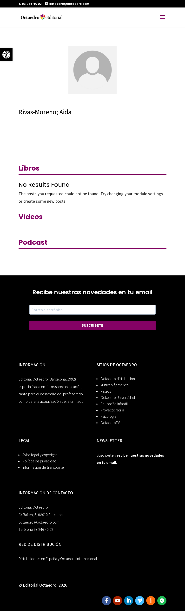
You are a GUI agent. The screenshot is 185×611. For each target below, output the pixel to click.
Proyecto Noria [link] (112, 410)
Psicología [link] (108, 416)
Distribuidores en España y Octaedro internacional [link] (58, 558)
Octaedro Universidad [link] (117, 397)
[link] (6, 54)
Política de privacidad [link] (39, 461)
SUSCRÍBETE (92, 325)
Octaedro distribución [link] (117, 378)
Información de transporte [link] (43, 467)
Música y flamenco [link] (114, 385)
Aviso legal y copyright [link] (39, 454)
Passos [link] (105, 391)
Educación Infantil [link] (114, 403)
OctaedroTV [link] (110, 422)
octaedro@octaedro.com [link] (39, 522)
